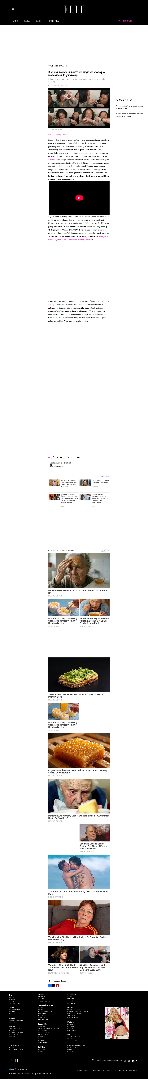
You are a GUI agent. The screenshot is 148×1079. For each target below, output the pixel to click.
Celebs (38, 21)
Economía (42, 1030)
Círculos (12, 1014)
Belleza (27, 21)
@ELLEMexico (57, 466)
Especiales (71, 1030)
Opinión (70, 1001)
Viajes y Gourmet (16, 1020)
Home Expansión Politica (48, 1028)
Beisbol (41, 1009)
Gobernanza (72, 1041)
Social (70, 1039)
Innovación (72, 1047)
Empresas (42, 1026)
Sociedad (71, 1003)
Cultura (12, 1022)
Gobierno (42, 1049)
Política (41, 1047)
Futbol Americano (45, 1011)
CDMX (69, 997)
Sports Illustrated (45, 1005)
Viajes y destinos (16, 1033)
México (41, 1051)
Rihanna (51, 159)
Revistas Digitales (123, 21)
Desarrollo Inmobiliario (77, 1011)
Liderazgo (71, 1026)
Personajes (13, 1035)
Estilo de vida (52, 21)
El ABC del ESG (73, 1049)
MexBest (12, 1026)
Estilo (11, 1047)
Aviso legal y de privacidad (88, 1070)
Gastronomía (14, 1028)
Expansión (42, 1024)
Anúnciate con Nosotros (126, 1070)
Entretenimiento (16, 1049)
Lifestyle (41, 1018)
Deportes (42, 995)
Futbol (41, 1007)
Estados (70, 999)
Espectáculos (14, 1010)
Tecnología (43, 1034)
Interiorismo (72, 1018)
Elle (10, 995)
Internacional (44, 1032)
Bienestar (13, 1037)
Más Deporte (43, 1016)
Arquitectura (73, 1016)
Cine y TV (41, 997)
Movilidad (71, 1043)
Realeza (12, 1012)
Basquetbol (43, 1013)
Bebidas (12, 1030)
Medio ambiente (73, 1037)
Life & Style (14, 1045)
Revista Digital (44, 1020)
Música (41, 999)
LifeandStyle (43, 1043)
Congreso (71, 995)
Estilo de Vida (14, 1039)
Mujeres (41, 1041)
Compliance (108, 1070)
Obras (40, 1036)
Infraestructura (74, 1013)
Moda (16, 21)
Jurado (12, 1041)
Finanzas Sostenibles (76, 1045)
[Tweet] (53, 985)
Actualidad (72, 1024)
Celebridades (58, 65)
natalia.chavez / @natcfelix (61, 463)
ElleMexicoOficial (138, 1060)
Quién (11, 1007)
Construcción (73, 1009)
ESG (39, 1038)
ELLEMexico (125, 1060)
